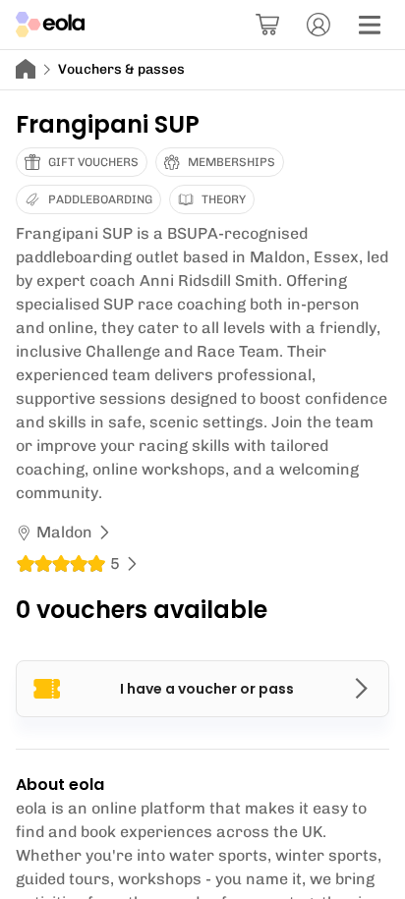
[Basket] (267, 24)
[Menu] (369, 24)
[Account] (318, 24)
